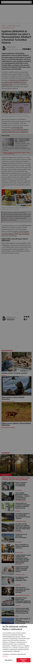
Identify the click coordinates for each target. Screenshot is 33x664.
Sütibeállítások (9, 660)
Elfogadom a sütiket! (23, 660)
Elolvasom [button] (5, 656)
